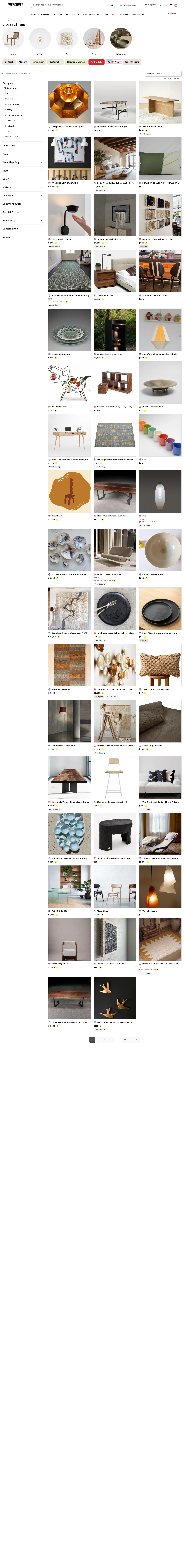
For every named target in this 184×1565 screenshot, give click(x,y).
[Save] (87, 84)
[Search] (39, 74)
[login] (161, 4)
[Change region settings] (175, 5)
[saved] (166, 5)
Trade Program (148, 4)
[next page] (136, 1039)
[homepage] (17, 4)
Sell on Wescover (128, 5)
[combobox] (73, 5)
